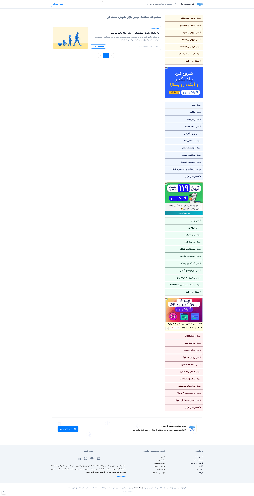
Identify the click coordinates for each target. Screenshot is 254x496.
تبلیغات (200, 469)
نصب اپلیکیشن (66, 428)
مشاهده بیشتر (121, 476)
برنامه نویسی (160, 460)
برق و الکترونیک (159, 466)
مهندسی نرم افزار (159, 472)
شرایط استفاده (139, 487)
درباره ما (200, 472)
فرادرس (200, 466)
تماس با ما (199, 456)
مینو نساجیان (143, 46)
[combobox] (138, 4)
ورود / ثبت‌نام (58, 4)
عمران (163, 456)
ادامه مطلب (99, 46)
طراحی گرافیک (160, 469)
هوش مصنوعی (154, 28)
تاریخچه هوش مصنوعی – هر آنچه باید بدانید (135, 33)
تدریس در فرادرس (196, 463)
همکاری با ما (198, 460)
